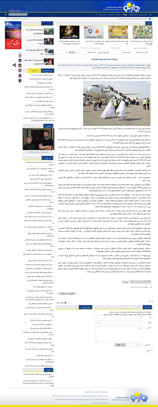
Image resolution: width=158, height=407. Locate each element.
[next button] (25, 126)
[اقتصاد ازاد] (13, 44)
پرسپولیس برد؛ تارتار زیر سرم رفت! (42, 324)
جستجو (89, 396)
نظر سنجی (102, 14)
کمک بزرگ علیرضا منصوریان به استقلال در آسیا (38, 97)
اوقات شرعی (59, 396)
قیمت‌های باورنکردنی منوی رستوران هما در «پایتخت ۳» (40, 291)
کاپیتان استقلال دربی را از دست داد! (41, 75)
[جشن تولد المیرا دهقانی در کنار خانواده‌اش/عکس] (49, 31)
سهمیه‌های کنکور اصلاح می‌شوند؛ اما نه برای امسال (40, 245)
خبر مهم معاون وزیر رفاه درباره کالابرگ (41, 320)
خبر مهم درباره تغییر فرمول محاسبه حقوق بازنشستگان (41, 234)
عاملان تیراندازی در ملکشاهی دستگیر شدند (39, 212)
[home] (149, 14)
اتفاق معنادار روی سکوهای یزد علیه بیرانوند (39, 276)
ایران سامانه (96, 403)
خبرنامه (72, 396)
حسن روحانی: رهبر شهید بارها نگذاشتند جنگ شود (39, 343)
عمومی (135, 48)
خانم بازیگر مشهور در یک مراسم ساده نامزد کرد (38, 366)
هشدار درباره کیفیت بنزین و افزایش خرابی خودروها (40, 169)
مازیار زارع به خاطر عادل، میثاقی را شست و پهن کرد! (39, 315)
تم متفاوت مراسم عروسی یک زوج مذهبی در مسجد (39, 308)
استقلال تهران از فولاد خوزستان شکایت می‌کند (38, 272)
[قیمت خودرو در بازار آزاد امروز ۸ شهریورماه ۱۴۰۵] (92, 32)
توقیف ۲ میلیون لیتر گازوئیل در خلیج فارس (40, 338)
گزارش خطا (61, 302)
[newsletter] (67, 293)
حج (140, 287)
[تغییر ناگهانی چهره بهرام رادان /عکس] (49, 51)
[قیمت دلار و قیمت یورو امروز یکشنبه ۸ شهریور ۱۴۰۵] (141, 32)
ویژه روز (34, 70)
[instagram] (20, 56)
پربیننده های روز (47, 70)
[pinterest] (20, 76)
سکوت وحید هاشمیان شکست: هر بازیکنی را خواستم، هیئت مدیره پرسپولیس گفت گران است (39, 298)
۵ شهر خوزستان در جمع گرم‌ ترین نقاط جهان (39, 268)
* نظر (149, 328)
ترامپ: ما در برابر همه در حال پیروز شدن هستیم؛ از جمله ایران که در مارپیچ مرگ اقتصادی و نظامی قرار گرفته (38, 383)
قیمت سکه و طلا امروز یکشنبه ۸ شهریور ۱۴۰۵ (116, 42)
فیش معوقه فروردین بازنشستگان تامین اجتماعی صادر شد (38, 333)
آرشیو (93, 396)
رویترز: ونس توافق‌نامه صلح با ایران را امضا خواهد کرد (132, 19)
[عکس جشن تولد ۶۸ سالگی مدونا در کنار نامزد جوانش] (49, 61)
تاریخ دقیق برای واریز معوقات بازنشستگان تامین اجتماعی (39, 375)
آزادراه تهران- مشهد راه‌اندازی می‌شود (41, 179)
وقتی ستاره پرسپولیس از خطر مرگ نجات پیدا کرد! (39, 350)
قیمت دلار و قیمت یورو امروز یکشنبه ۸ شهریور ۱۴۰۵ (141, 42)
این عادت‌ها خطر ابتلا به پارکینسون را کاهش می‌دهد (40, 201)
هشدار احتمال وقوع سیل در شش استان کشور (38, 240)
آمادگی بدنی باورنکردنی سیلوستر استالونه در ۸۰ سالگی (39, 228)
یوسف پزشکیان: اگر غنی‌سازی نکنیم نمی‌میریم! (38, 196)
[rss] (96, 14)
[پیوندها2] (13, 33)
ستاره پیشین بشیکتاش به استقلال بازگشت (39, 250)
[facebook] (20, 81)
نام (150, 317)
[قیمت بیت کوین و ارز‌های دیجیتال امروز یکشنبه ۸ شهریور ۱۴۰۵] (67, 32)
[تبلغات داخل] (13, 24)
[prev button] (29, 126)
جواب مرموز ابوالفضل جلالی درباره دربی (40, 175)
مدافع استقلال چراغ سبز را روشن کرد (41, 328)
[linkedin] (20, 61)
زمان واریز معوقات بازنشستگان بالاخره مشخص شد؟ (39, 190)
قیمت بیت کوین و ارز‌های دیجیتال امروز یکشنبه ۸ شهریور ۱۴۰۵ (69, 42)
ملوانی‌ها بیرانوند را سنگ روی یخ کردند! (40, 79)
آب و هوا (66, 396)
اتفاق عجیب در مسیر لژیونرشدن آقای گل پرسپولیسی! (41, 207)
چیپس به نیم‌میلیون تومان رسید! (42, 287)
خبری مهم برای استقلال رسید (43, 101)
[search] (6, 14)
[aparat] (20, 70)
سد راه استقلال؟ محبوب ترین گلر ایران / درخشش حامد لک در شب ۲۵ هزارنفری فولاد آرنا (38, 119)
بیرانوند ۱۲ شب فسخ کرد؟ (44, 83)
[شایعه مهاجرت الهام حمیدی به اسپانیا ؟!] (49, 41)
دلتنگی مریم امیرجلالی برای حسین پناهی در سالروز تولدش (40, 360)
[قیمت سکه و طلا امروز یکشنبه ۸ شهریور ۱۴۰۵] (116, 32)
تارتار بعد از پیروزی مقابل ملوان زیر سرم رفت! (39, 264)
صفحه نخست (143, 48)
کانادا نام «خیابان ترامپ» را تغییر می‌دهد (40, 260)
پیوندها (125, 14)
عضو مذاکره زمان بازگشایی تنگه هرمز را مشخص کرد (39, 221)
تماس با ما (110, 14)
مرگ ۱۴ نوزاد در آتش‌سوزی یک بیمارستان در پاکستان (40, 163)
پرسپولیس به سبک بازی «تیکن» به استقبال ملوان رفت (38, 255)
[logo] (130, 396)
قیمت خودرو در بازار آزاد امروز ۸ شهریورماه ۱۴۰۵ (94, 42)
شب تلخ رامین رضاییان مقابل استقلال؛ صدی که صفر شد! (39, 88)
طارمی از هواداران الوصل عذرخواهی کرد (40, 303)
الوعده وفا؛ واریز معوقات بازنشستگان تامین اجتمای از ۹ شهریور (40, 281)
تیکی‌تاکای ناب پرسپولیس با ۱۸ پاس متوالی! (39, 93)
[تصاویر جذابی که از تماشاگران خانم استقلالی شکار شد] (38, 144)
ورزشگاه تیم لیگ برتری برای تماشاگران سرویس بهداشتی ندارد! (39, 112)
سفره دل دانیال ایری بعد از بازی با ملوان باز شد (38, 216)
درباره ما (118, 14)
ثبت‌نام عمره (134, 287)
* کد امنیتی (148, 345)
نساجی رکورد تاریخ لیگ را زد (43, 355)
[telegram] (20, 65)
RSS (54, 396)
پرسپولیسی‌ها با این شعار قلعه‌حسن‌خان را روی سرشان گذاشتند (39, 184)
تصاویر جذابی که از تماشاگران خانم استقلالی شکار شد (38, 153)
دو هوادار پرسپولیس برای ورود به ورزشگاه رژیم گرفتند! (39, 106)
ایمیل (149, 322)
